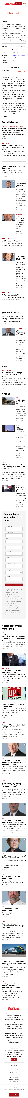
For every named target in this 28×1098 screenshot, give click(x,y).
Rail (17, 397)
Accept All (14, 1094)
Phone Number (9, 545)
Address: (4, 46)
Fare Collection (6, 370)
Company (8, 551)
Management (5, 143)
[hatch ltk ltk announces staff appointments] (14, 898)
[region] (14, 1091)
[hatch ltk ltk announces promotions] (8, 217)
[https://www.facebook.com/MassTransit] (10, 1072)
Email (7, 538)
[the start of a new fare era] (8, 488)
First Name (9, 526)
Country (8, 570)
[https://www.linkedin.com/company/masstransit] (15, 1072)
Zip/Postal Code (10, 563)
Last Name (9, 532)
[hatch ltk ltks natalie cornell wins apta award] (8, 257)
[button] (3, 4)
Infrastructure (20, 214)
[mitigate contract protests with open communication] (8, 428)
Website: (4, 55)
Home (17, 425)
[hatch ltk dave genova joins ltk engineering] (8, 184)
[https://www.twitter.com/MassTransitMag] (17, 1072)
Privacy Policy (16, 1090)
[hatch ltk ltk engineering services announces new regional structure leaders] (14, 749)
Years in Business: (4, 61)
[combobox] (14, 572)
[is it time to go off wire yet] (8, 400)
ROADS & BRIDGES (14, 1081)
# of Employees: (6, 58)
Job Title (8, 557)
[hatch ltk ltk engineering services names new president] (14, 659)
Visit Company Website (18, 55)
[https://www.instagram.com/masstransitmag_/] (13, 1072)
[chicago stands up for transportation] (14, 693)
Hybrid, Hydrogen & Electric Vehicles (12, 126)
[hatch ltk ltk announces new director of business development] (14, 845)
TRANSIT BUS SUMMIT (14, 1079)
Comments (8, 576)
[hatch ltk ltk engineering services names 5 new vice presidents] (14, 809)
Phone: (4, 52)
